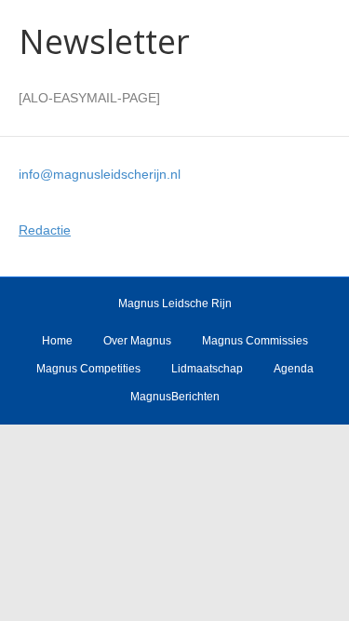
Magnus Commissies (255, 340)
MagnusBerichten (175, 396)
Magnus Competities (88, 368)
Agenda (294, 368)
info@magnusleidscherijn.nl (100, 174)
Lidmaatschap (207, 368)
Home (57, 340)
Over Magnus (137, 340)
